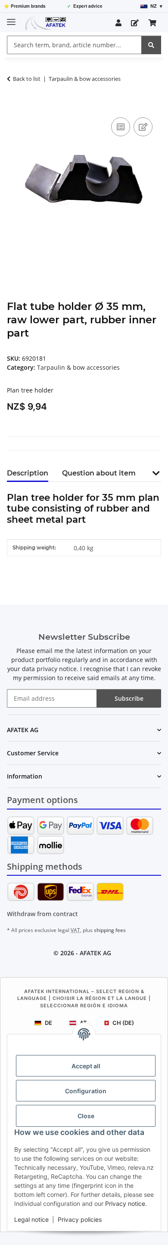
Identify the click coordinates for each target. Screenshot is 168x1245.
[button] (118, 22)
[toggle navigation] (11, 18)
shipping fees (110, 930)
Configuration (85, 1091)
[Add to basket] (14, 105)
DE (48, 1022)
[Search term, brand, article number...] (151, 45)
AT (83, 1022)
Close (86, 1115)
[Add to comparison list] (120, 126)
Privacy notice (125, 1203)
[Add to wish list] (143, 126)
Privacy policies (80, 1219)
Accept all (86, 1066)
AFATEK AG (95, 953)
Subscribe (129, 698)
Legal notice (31, 1219)
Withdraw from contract (42, 914)
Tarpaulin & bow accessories (78, 367)
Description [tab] (27, 473)
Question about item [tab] (99, 473)
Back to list (26, 79)
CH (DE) (123, 1022)
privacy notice (57, 669)
